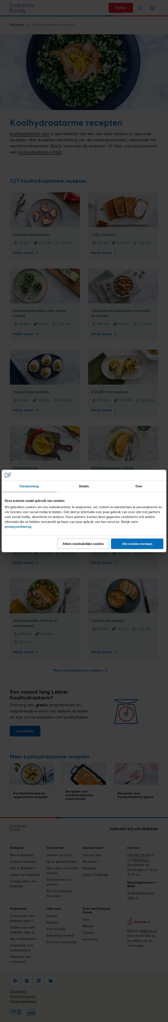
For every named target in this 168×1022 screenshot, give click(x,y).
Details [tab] (84, 486)
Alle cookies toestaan (137, 544)
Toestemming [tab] (29, 486)
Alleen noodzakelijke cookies (83, 544)
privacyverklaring (18, 526)
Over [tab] (138, 486)
